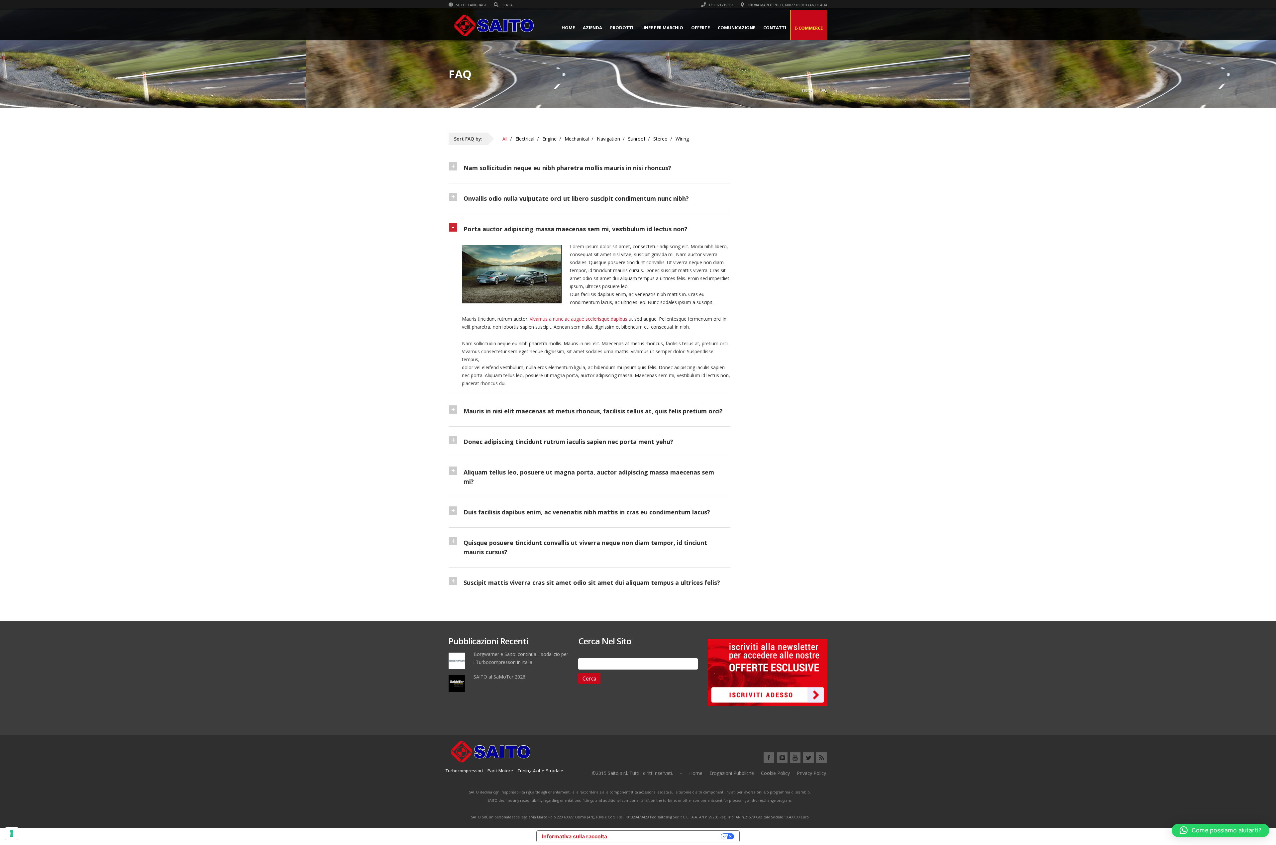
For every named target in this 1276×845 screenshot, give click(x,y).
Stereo (660, 139)
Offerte (700, 28)
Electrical (524, 139)
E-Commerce (809, 28)
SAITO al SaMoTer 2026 (499, 677)
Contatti (774, 28)
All (504, 139)
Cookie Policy (775, 773)
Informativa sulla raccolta (574, 836)
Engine (549, 139)
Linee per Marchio (662, 28)
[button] (1220, 830)
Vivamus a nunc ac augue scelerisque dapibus (578, 319)
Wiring (682, 139)
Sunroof (636, 139)
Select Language (470, 5)
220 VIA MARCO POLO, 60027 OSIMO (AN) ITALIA (786, 5)
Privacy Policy (811, 773)
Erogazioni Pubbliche (731, 773)
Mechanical (577, 139)
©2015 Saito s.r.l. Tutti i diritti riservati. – (637, 773)
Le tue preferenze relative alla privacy (667, 836)
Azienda (592, 28)
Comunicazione (736, 28)
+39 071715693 (720, 5)
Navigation (608, 139)
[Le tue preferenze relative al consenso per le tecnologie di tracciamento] (11, 833)
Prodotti (621, 28)
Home (568, 28)
